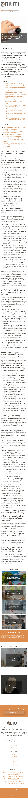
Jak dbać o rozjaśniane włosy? (14, 687)
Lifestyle (14, 757)
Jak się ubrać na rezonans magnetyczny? (14, 660)
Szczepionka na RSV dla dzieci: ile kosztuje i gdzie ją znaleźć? (14, 577)
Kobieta (14, 754)
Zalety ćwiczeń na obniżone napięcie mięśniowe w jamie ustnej (15, 87)
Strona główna (4, 11)
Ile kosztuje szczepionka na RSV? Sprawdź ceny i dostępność (14, 621)
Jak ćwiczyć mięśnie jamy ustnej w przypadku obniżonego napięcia (14, 91)
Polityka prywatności (13, 790)
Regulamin (14, 795)
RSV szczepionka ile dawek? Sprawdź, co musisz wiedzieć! (14, 607)
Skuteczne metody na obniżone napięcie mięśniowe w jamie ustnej (14, 84)
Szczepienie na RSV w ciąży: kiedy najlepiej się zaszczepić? (14, 592)
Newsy (14, 761)
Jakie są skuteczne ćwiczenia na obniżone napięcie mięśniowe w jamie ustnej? (14, 110)
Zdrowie (11, 11)
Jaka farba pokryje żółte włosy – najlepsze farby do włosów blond (14, 782)
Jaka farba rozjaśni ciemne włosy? (14, 776)
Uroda (14, 763)
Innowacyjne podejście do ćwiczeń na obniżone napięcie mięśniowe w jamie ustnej (15, 96)
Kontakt (14, 747)
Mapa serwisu (14, 793)
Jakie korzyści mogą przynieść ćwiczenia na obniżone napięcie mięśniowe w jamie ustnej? (15, 115)
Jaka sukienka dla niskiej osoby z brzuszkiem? (14, 779)
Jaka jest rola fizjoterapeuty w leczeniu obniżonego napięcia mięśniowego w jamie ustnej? (15, 119)
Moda (14, 759)
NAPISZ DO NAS (14, 712)
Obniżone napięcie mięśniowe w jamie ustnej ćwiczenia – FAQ (15, 105)
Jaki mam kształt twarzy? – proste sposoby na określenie (14, 773)
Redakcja (14, 745)
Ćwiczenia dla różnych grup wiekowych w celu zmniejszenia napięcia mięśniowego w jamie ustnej (15, 101)
